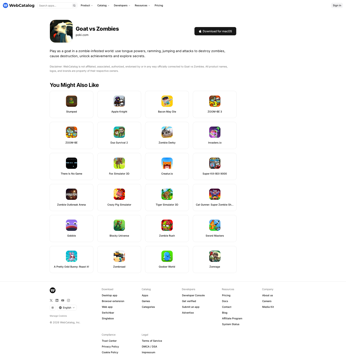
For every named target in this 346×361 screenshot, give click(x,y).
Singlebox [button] (108, 318)
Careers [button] (267, 301)
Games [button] (146, 301)
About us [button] (267, 295)
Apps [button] (145, 295)
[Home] (18, 5)
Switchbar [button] (108, 312)
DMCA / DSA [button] (149, 346)
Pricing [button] (226, 295)
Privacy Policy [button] (110, 346)
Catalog (102, 5)
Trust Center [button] (109, 340)
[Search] (74, 5)
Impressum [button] (148, 352)
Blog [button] (224, 312)
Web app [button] (107, 306)
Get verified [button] (189, 301)
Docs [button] (225, 301)
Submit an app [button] (190, 306)
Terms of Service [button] (152, 340)
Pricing (159, 5)
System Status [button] (230, 324)
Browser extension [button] (113, 301)
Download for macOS (217, 31)
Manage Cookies (58, 315)
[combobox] (67, 308)
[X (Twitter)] (51, 300)
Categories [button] (148, 306)
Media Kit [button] (268, 306)
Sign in (337, 5)
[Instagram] (68, 300)
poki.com (82, 35)
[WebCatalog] (53, 290)
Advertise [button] (188, 312)
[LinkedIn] (57, 300)
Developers (121, 5)
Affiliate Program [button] (232, 318)
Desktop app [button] (109, 295)
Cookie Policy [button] (110, 352)
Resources (141, 5)
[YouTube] (62, 300)
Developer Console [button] (193, 295)
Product (85, 5)
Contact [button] (226, 306)
